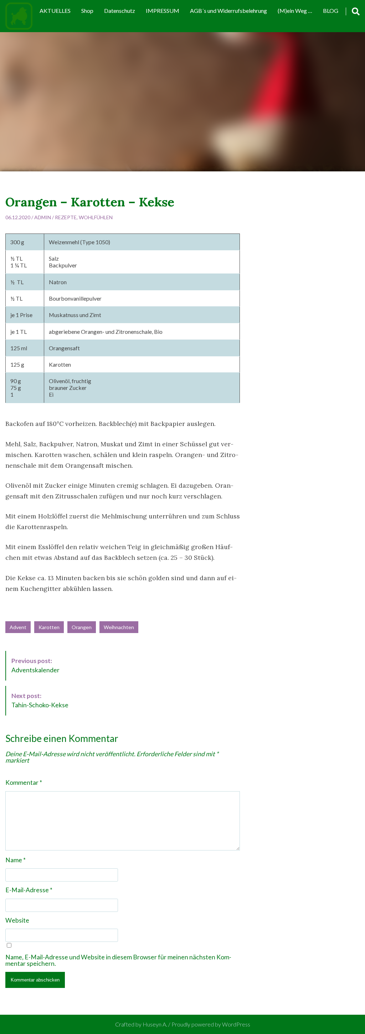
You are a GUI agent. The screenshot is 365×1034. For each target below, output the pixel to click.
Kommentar (23, 782)
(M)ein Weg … (295, 10)
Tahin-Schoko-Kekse (39, 700)
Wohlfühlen (96, 217)
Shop (87, 10)
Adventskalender (35, 665)
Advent (18, 627)
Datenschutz (119, 10)
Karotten (49, 627)
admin (42, 217)
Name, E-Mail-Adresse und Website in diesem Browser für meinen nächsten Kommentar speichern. (118, 960)
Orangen (82, 627)
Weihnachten (119, 627)
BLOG (330, 10)
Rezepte (66, 217)
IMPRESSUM (162, 10)
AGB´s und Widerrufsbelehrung (228, 10)
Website (17, 920)
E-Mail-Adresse (28, 890)
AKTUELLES (55, 10)
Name (15, 860)
